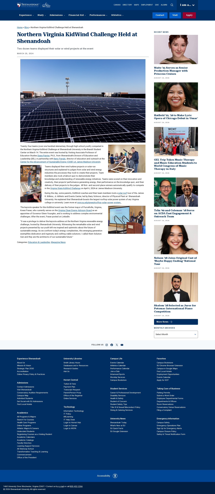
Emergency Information (168, 418)
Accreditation (22, 371)
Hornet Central (71, 380)
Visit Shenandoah (24, 390)
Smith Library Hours (72, 363)
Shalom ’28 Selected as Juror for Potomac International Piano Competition (175, 308)
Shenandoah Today (118, 422)
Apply (189, 15)
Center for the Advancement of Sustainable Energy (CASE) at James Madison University (60, 162)
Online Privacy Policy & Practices (31, 374)
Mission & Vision (24, 365)
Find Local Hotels (24, 404)
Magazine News (58, 242)
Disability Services (118, 395)
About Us (21, 363)
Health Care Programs (26, 422)
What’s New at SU (117, 425)
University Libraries (73, 358)
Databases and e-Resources (76, 365)
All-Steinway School (25, 449)
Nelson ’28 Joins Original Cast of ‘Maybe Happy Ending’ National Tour (175, 261)
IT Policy (67, 414)
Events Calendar (117, 363)
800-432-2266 (76, 486)
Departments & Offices (166, 401)
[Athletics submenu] (122, 15)
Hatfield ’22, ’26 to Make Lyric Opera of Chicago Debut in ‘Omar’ (176, 117)
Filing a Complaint (164, 410)
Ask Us (66, 371)
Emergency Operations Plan (168, 425)
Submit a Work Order (165, 395)
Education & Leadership (39, 242)
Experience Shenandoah (28, 358)
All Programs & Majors (26, 417)
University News (118, 418)
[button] (171, 5)
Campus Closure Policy (166, 431)
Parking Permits (163, 393)
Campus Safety (163, 422)
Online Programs (24, 425)
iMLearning (68, 417)
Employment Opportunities (168, 374)
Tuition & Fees (70, 384)
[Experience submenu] (33, 15)
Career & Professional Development (125, 393)
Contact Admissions (25, 387)
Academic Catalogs (25, 440)
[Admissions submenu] (64, 15)
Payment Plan (69, 387)
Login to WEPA (70, 428)
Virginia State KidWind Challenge (65, 188)
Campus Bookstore (118, 380)
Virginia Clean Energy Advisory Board (75, 210)
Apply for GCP (163, 380)
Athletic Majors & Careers (28, 428)
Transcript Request (72, 390)
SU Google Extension (119, 431)
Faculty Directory (24, 443)
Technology (69, 407)
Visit (175, 15)
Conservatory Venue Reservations (171, 407)
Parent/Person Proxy (72, 393)
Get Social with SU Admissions (30, 401)
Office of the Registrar (73, 395)
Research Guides (71, 368)
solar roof (122, 193)
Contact (160, 15)
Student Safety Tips (118, 404)
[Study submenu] (45, 15)
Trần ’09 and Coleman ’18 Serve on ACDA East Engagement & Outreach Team (174, 213)
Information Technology (74, 411)
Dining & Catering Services (121, 410)
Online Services (70, 398)
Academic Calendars (26, 437)
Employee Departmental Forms (170, 398)
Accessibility (103, 475)
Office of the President (26, 457)
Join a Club (115, 371)
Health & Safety (116, 398)
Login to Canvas (70, 425)
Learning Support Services (28, 446)
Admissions (22, 382)
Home (20, 27)
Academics (22, 412)
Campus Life (116, 358)
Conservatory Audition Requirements (32, 393)
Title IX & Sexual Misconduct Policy (125, 407)
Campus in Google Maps (167, 368)
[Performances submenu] (106, 15)
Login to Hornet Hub (72, 422)
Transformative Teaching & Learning (32, 452)
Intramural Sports (117, 374)
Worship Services (117, 377)
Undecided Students (25, 431)
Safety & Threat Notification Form (171, 434)
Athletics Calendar (118, 365)
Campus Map (22, 395)
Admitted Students (25, 398)
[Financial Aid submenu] (85, 15)
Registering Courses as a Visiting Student (34, 434)
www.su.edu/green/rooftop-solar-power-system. (99, 202)
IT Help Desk (69, 420)
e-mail (61, 486)
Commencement (24, 455)
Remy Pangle (59, 158)
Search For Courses (25, 420)
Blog (27, 27)
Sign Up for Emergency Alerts (169, 428)
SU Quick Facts (116, 428)
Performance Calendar (119, 368)
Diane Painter (44, 155)
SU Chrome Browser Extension (170, 365)
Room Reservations (165, 404)
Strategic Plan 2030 (25, 368)
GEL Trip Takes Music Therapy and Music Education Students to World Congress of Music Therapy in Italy (175, 164)
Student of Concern (118, 401)
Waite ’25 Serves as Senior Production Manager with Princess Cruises (171, 70)
